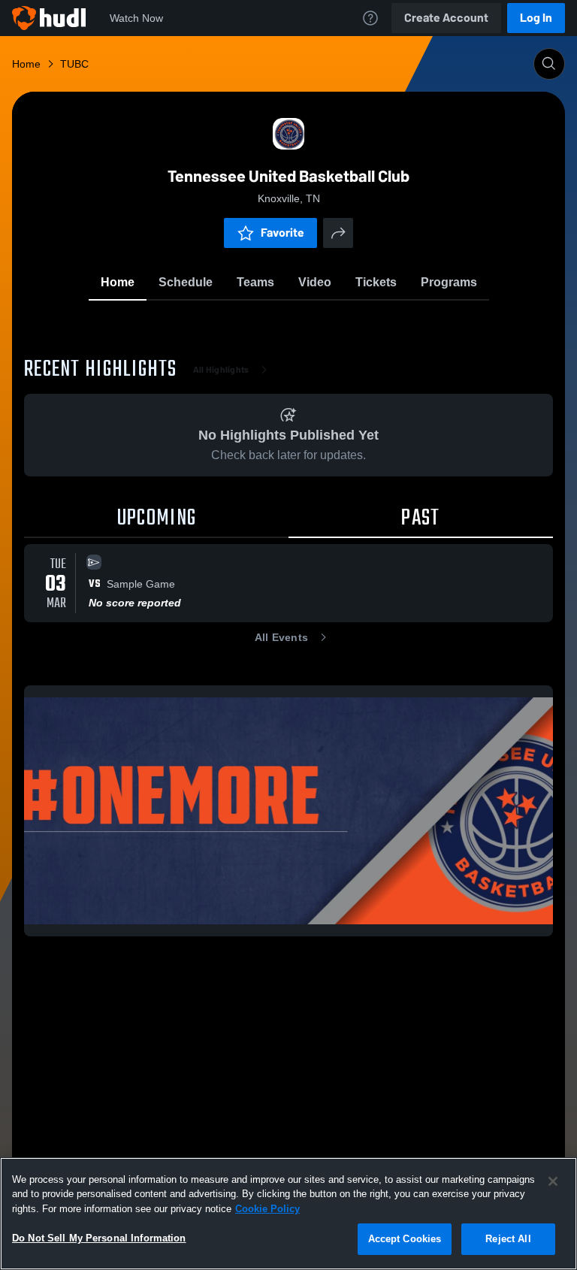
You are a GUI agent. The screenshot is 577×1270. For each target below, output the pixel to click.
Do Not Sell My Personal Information (99, 1238)
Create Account (446, 18)
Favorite (282, 232)
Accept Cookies (405, 1238)
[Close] (552, 1181)
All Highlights (221, 369)
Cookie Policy (267, 1208)
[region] (288, 1213)
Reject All (507, 1238)
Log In (536, 18)
